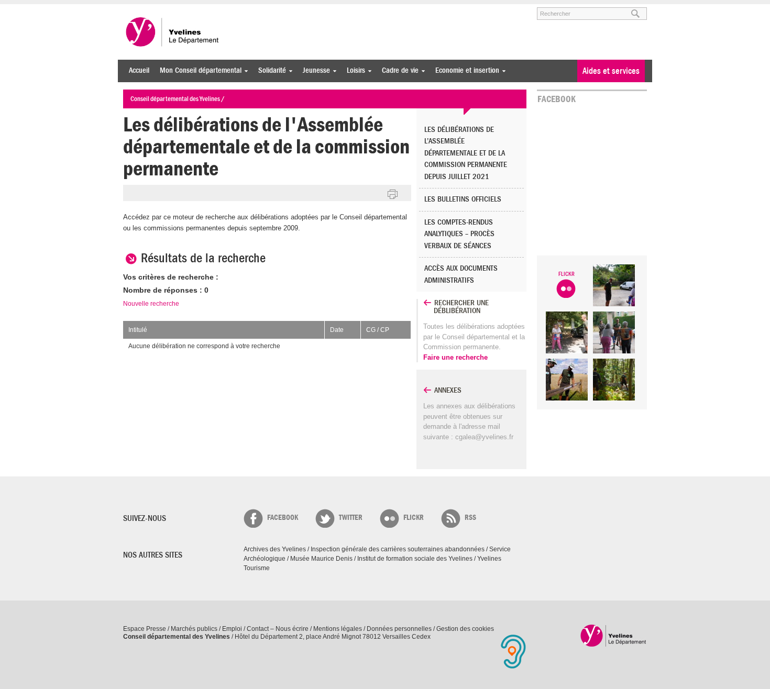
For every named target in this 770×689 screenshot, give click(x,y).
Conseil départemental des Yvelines (173, 32)
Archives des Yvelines (275, 549)
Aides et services (611, 70)
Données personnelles (399, 628)
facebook (282, 518)
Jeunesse (314, 70)
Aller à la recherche (245, 9)
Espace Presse (144, 628)
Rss (470, 518)
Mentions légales (337, 628)
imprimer (393, 195)
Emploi (232, 628)
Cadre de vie (398, 70)
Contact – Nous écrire (278, 628)
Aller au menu (138, 9)
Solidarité (269, 70)
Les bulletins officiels (462, 199)
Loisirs (353, 70)
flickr (413, 518)
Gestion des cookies (465, 628)
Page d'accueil (613, 635)
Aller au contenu (187, 9)
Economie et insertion (464, 70)
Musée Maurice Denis (321, 558)
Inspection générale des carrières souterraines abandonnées (398, 549)
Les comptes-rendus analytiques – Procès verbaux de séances (459, 234)
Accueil (139, 70)
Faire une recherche (455, 357)
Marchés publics (194, 628)
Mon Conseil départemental (198, 70)
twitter (350, 518)
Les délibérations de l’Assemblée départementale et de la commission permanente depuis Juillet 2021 (465, 153)
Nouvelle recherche (151, 303)
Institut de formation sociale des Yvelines (414, 558)
